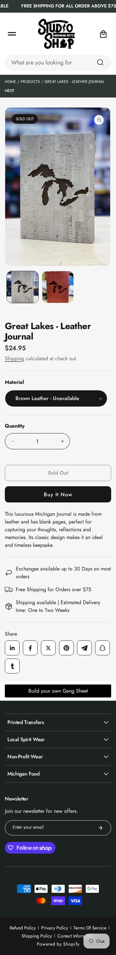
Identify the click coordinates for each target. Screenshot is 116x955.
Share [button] (11, 634)
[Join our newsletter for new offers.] (100, 827)
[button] (12, 34)
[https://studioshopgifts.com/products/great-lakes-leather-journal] (12, 648)
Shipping (14, 358)
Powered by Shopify (58, 944)
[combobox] (58, 62)
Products (30, 82)
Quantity (14, 426)
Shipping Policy (37, 936)
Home (10, 82)
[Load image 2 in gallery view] (58, 287)
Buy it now (58, 494)
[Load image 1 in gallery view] (22, 287)
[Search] (100, 62)
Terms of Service (89, 928)
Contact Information (76, 936)
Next (9, 91)
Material (14, 382)
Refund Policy (23, 928)
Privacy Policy (54, 928)
